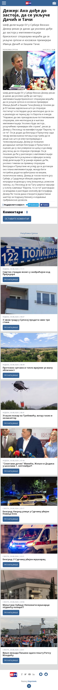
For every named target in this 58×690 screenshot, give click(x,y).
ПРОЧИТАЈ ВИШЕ (11, 279)
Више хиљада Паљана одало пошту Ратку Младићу (27, 654)
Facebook (34, 205)
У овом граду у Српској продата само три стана (26, 321)
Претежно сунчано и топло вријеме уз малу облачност (28, 369)
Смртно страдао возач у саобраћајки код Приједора (26, 273)
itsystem (32, 681)
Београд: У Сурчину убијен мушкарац (24, 559)
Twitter (45, 205)
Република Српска (29, 233)
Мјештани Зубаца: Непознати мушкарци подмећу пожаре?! (26, 606)
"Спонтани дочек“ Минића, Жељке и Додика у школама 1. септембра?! (28, 465)
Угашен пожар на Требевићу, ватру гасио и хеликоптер (27, 416)
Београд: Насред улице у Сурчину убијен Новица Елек (26, 512)
